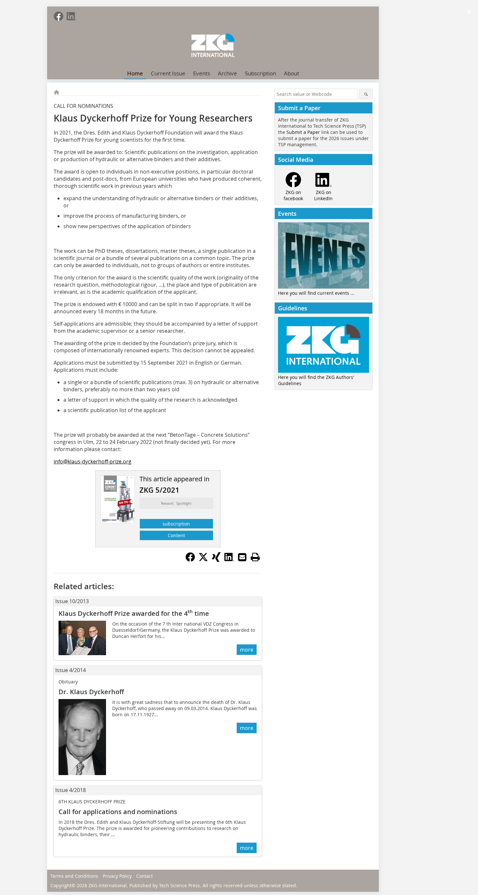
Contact (144, 876)
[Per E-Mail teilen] (242, 557)
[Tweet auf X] (203, 559)
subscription (176, 524)
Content (176, 535)
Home (135, 73)
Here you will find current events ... (316, 293)
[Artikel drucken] (255, 557)
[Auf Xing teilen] (216, 559)
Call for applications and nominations (118, 811)
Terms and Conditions (74, 876)
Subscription (260, 73)
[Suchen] (366, 94)
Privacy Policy (117, 876)
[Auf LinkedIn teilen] (229, 559)
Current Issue (168, 73)
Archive (227, 73)
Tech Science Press (179, 885)
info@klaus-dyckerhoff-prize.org (92, 461)
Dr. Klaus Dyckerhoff (91, 691)
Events (201, 73)
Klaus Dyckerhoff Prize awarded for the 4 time (134, 613)
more (246, 649)
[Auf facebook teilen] (190, 559)
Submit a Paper (303, 132)
